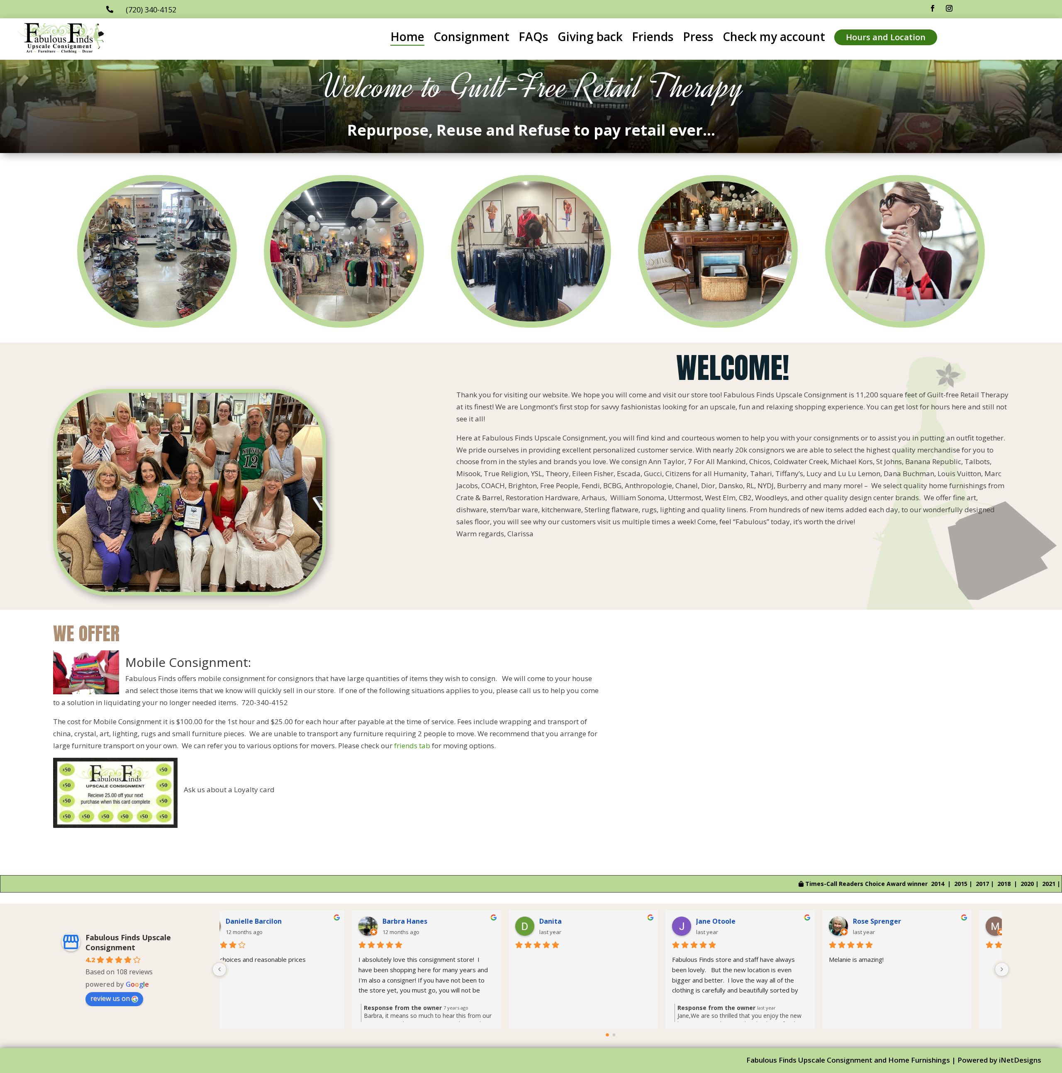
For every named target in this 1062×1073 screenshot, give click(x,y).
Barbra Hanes (432, 921)
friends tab (412, 745)
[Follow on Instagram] (949, 8)
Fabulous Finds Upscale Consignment (128, 942)
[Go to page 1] (614, 1035)
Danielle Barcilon (281, 921)
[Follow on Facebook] (932, 8)
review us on (110, 998)
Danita (578, 921)
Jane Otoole (743, 921)
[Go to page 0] (607, 1035)
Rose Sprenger (904, 921)
